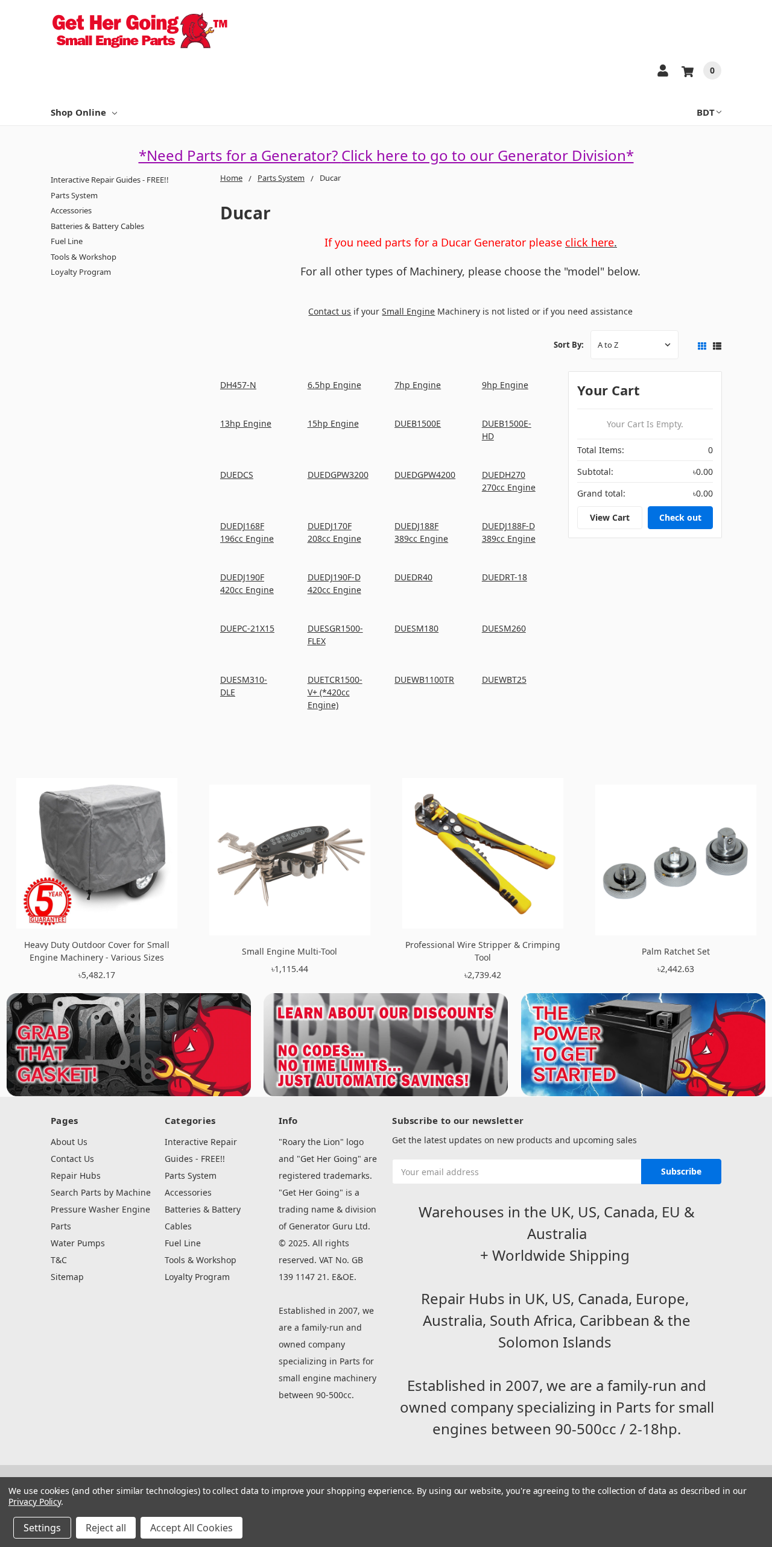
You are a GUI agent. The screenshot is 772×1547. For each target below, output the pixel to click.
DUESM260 (504, 628)
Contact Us (72, 1158)
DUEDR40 (413, 577)
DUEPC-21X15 (247, 628)
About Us (69, 1141)
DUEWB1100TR (424, 679)
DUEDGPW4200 (424, 474)
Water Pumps (78, 1243)
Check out (680, 517)
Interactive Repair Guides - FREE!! (110, 179)
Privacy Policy (34, 1501)
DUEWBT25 (504, 679)
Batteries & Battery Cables (97, 226)
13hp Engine (245, 423)
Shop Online (78, 112)
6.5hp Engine (334, 385)
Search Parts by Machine (101, 1192)
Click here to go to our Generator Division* (487, 155)
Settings (42, 1527)
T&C (59, 1260)
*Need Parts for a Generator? (240, 155)
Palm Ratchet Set (676, 951)
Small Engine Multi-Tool (289, 951)
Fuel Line (67, 241)
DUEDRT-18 (504, 577)
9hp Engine (505, 385)
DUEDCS (236, 474)
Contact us (329, 311)
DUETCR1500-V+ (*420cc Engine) (335, 692)
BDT (706, 112)
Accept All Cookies (191, 1527)
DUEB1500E (417, 423)
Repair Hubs (76, 1175)
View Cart (610, 517)
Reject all (106, 1527)
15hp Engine (333, 423)
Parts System (74, 195)
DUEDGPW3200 (338, 474)
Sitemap (67, 1276)
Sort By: (569, 344)
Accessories (71, 210)
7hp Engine (417, 385)
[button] (129, 1044)
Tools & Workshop (83, 256)
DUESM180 (416, 628)
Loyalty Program (81, 271)
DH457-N (238, 385)
